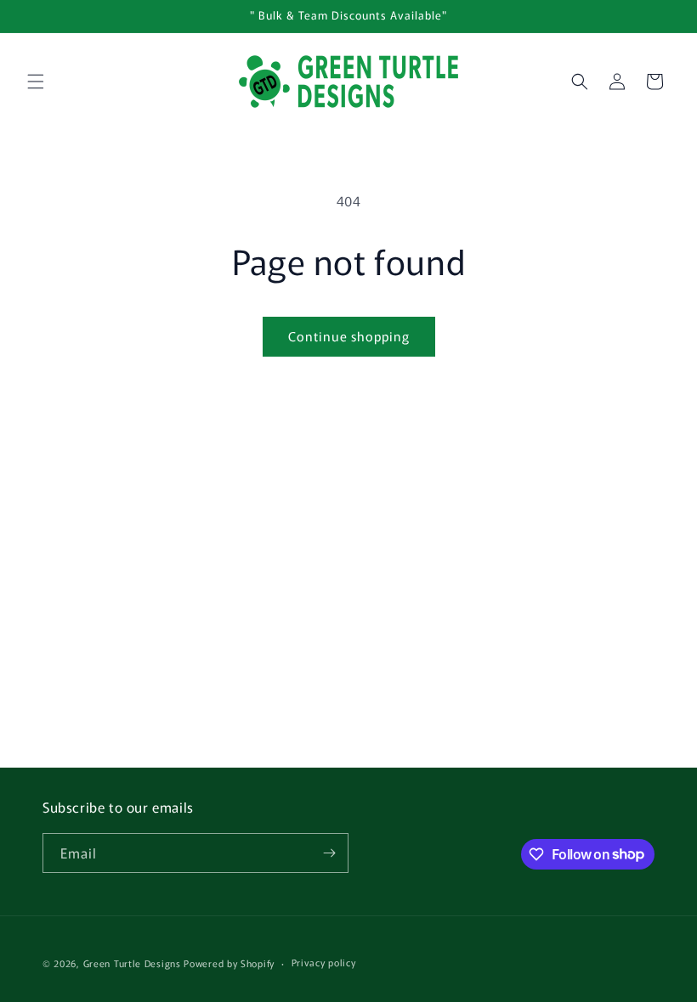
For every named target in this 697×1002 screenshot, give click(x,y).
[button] (35, 81)
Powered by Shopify (229, 963)
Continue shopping (349, 336)
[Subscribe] (329, 853)
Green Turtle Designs (132, 963)
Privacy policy (324, 962)
